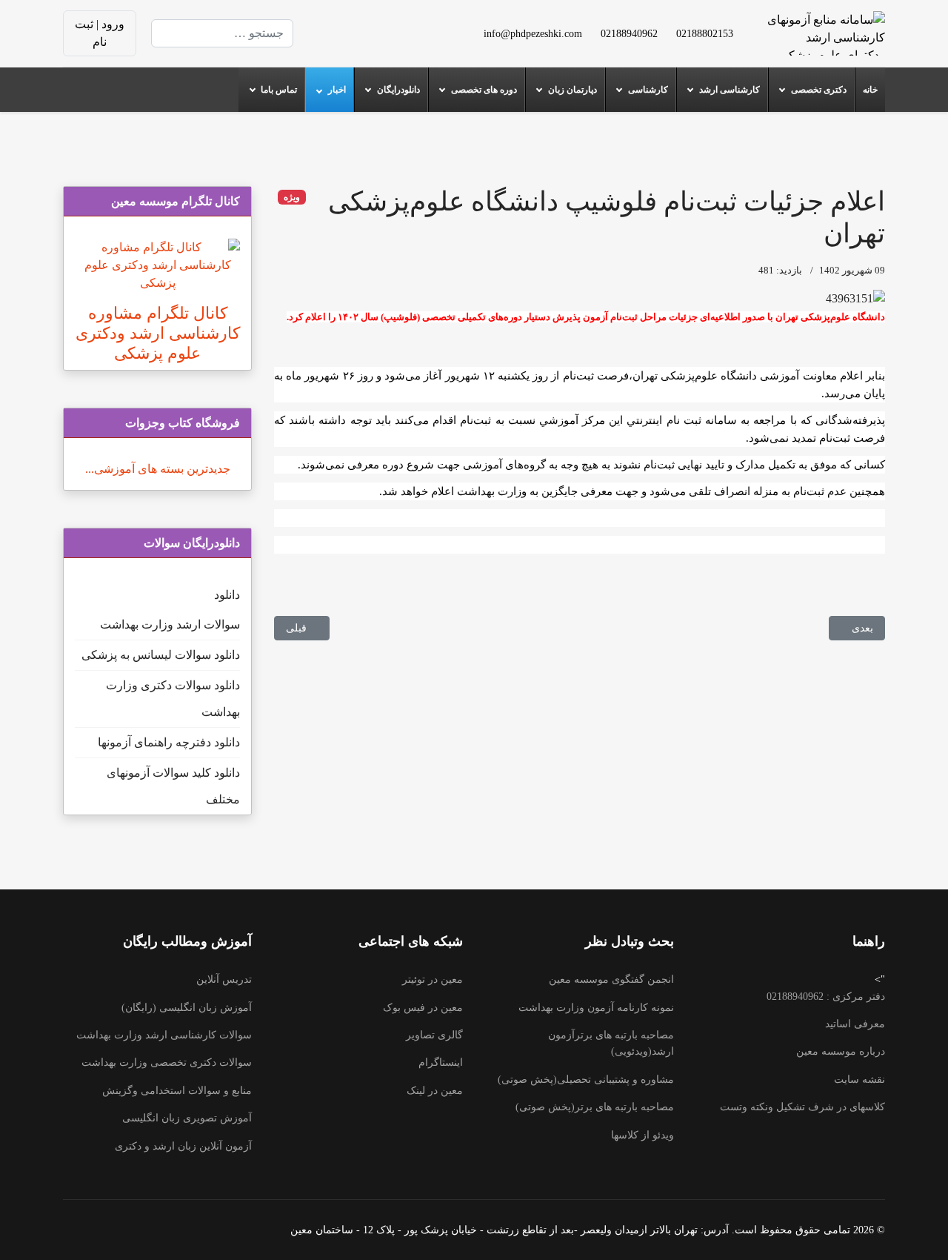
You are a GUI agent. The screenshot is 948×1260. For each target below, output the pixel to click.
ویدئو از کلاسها (642, 1135)
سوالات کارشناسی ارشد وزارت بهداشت (164, 1035)
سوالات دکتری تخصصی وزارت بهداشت (166, 1062)
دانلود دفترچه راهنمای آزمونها (169, 742)
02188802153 (704, 33)
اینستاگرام (440, 1062)
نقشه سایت (859, 1079)
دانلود (227, 594)
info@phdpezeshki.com (533, 33)
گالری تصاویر (434, 1035)
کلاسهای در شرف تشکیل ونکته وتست (802, 1107)
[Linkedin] (364, 24)
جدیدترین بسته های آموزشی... (157, 468)
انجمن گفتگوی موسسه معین (611, 979)
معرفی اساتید (855, 1023)
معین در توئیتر (432, 979)
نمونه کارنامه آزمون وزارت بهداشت (596, 1007)
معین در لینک (435, 1090)
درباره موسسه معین (840, 1051)
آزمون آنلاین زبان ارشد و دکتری (183, 1146)
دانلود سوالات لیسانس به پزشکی (160, 655)
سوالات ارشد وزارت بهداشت (170, 624)
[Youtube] (388, 24)
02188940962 (629, 33)
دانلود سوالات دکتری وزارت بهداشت (173, 698)
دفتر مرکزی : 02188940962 (826, 996)
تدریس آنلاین (224, 979)
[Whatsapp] (364, 42)
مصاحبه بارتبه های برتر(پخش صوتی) (594, 1107)
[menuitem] (870, 89)
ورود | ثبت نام (99, 33)
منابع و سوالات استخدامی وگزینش (177, 1090)
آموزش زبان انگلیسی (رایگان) (186, 1007)
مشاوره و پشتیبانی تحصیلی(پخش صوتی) (586, 1079)
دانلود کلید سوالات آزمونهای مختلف (173, 786)
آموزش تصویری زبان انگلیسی (187, 1118)
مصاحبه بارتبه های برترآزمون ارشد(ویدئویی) (611, 1043)
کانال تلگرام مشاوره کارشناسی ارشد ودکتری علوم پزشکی (158, 333)
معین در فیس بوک (423, 1007)
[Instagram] (388, 42)
